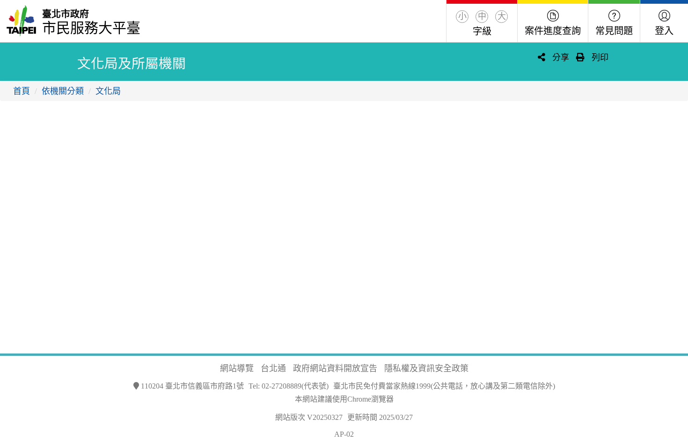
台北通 (273, 368)
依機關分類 (63, 91)
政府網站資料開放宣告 (335, 368)
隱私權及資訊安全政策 (426, 368)
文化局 (108, 91)
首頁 (21, 91)
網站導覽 (237, 368)
